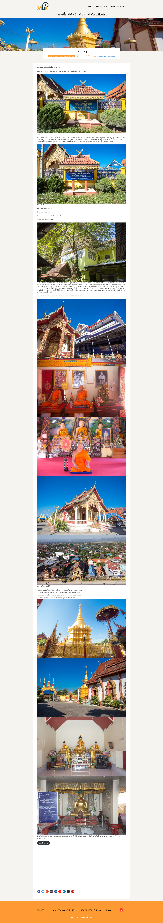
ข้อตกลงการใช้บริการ (91, 910)
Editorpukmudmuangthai (107, 56)
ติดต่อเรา (110, 910)
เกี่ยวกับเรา (42, 910)
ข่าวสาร (106, 6)
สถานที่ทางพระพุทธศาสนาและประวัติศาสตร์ (61, 56)
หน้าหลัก (90, 6)
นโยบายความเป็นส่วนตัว (64, 910)
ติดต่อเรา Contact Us (117, 6)
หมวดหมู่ (98, 6)
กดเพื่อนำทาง (43, 843)
